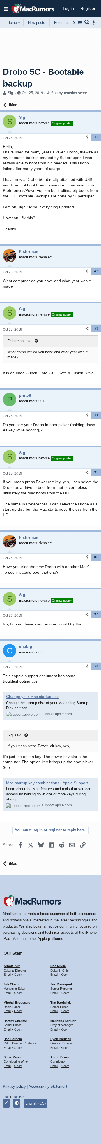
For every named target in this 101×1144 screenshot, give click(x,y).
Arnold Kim (12, 966)
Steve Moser (13, 1057)
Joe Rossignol (61, 984)
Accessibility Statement (48, 1086)
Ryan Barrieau (60, 1039)
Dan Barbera (13, 1039)
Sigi (11, 93)
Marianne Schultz (63, 1020)
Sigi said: (14, 735)
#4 (96, 415)
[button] (6, 8)
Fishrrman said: (20, 341)
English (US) (35, 1103)
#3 (96, 328)
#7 (96, 614)
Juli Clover (11, 984)
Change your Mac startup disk (32, 696)
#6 (96, 557)
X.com (18, 974)
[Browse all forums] (80, 22)
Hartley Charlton (16, 1020)
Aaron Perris (59, 1057)
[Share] (86, 137)
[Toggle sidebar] (94, 22)
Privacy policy (14, 1086)
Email (7, 974)
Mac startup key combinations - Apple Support (47, 783)
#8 (96, 666)
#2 (96, 271)
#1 (96, 137)
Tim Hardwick (60, 1002)
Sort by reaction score (69, 93)
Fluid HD (18, 1096)
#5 (96, 472)
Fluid (6, 1096)
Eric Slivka (58, 966)
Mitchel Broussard (17, 1002)
